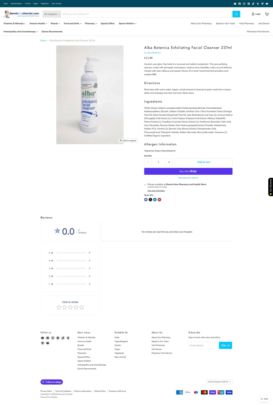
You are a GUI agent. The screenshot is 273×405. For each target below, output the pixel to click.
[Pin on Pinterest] (159, 199)
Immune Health (38, 23)
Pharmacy (90, 23)
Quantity (148, 156)
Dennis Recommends (52, 31)
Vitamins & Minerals (14, 23)
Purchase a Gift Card (117, 391)
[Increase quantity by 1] (169, 162)
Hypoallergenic (16, 4)
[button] (257, 14)
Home (43, 40)
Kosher (27, 4)
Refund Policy (100, 391)
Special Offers (108, 23)
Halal (6, 4)
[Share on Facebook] (146, 199)
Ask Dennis (263, 23)
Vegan (35, 4)
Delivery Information (82, 391)
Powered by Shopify (49, 397)
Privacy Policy (46, 391)
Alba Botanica (154, 52)
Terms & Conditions (63, 391)
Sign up (225, 345)
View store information (156, 191)
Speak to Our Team (225, 23)
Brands (54, 23)
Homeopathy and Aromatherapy (20, 31)
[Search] (236, 14)
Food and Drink (72, 23)
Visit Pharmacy (246, 23)
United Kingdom (218, 381)
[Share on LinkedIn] (155, 199)
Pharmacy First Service (258, 31)
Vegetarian (45, 4)
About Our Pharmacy (201, 23)
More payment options (188, 178)
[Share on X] (150, 199)
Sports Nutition (127, 23)
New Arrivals (57, 4)
